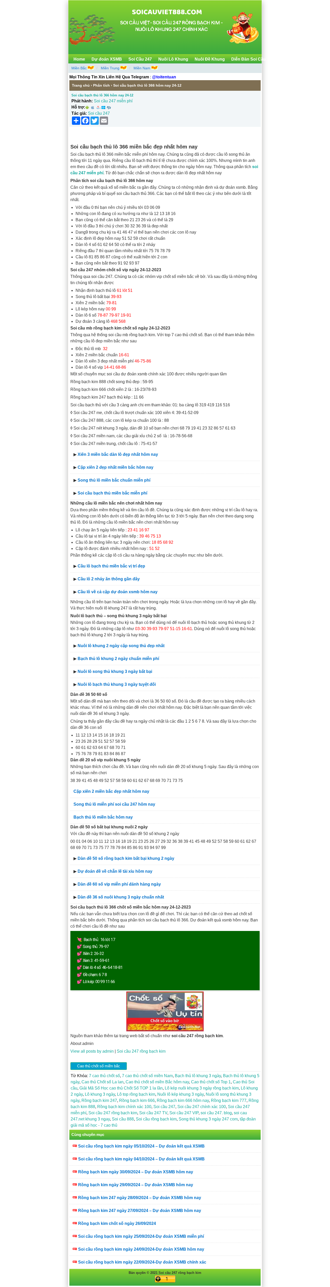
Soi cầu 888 (123, 1119)
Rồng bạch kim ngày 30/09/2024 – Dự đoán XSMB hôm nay (135, 1172)
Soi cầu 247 (99, 113)
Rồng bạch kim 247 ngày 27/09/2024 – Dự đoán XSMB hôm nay (139, 1210)
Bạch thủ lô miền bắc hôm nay (103, 817)
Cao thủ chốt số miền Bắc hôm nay (157, 1082)
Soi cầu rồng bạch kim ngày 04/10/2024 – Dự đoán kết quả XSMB (141, 1159)
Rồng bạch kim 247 (99, 1100)
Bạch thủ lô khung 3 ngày (198, 1076)
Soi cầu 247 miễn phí (113, 101)
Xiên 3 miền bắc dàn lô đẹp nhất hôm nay (118, 454)
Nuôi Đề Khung (210, 59)
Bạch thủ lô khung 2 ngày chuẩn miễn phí (118, 658)
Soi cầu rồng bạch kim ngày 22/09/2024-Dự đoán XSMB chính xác (142, 1262)
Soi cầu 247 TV (153, 1113)
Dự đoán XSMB (107, 59)
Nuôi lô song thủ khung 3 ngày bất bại (115, 671)
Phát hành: (82, 101)
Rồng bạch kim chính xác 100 (124, 1106)
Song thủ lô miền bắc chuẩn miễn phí (114, 480)
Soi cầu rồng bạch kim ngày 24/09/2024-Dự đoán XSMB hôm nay (141, 1249)
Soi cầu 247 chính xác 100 (201, 1106)
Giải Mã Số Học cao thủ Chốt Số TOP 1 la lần (121, 1088)
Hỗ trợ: (78, 107)
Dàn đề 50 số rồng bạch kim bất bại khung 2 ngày (126, 858)
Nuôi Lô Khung (173, 59)
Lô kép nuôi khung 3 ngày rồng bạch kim (202, 1088)
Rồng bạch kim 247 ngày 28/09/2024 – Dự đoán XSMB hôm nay (139, 1197)
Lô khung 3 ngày (100, 1094)
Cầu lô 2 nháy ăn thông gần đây (109, 579)
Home (79, 59)
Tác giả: (79, 113)
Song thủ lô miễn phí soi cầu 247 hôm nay (114, 804)
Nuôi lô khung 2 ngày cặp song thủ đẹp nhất (121, 646)
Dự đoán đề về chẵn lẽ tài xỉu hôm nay (115, 871)
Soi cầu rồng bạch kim (156, 1119)
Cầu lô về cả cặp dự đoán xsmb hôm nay (118, 592)
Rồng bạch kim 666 (137, 1100)
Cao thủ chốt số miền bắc (98, 1066)
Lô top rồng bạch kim (136, 1094)
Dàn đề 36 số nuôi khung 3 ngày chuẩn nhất (121, 897)
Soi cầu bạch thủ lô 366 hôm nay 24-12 (102, 95)
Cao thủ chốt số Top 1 (211, 1082)
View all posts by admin (92, 1051)
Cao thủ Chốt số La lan (102, 1082)
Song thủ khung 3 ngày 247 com (208, 1119)
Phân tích (101, 85)
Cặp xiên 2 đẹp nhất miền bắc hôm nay (115, 467)
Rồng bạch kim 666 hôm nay (183, 1100)
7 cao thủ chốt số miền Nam (147, 1076)
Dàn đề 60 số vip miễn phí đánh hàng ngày (119, 884)
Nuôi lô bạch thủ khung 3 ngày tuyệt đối (117, 684)
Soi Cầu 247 (140, 59)
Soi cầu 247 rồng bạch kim (141, 1051)
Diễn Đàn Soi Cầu (248, 59)
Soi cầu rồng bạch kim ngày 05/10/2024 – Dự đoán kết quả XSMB (141, 1146)
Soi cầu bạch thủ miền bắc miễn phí (112, 493)
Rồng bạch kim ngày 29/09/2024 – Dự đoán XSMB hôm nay (135, 1185)
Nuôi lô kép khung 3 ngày (180, 1094)
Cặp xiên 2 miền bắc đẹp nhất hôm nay (111, 791)
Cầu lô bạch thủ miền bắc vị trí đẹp (111, 566)
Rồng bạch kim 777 (228, 1100)
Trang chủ (81, 85)
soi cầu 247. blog (216, 1113)
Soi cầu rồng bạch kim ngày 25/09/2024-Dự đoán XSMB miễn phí (141, 1236)
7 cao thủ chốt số (104, 1076)
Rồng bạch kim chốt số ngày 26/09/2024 (117, 1223)
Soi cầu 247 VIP (184, 1113)
